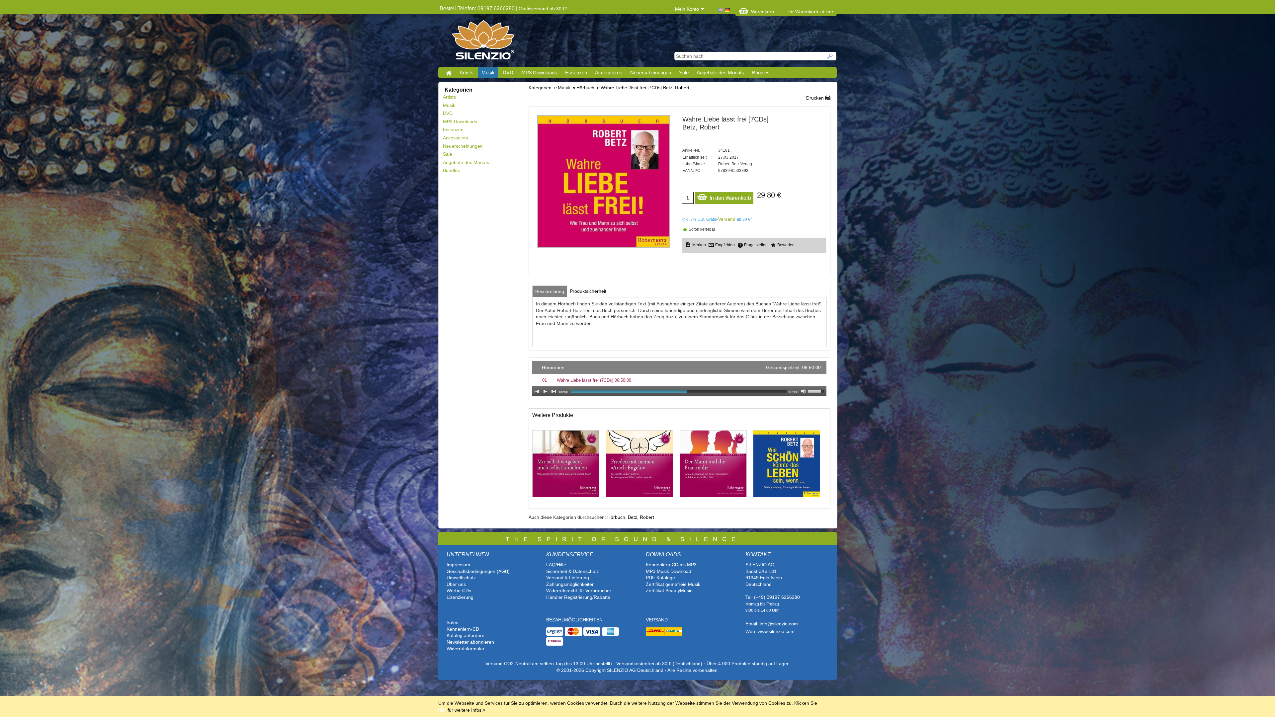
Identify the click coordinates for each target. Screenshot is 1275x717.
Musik (488, 72)
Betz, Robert (641, 517)
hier (442, 710)
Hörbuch (616, 517)
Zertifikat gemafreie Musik (673, 584)
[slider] (817, 390)
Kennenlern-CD (463, 629)
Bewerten (786, 245)
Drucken (815, 98)
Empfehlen (725, 245)
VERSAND (657, 619)
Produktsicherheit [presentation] (588, 291)
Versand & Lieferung (567, 577)
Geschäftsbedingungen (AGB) (478, 571)
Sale (684, 72)
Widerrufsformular (465, 648)
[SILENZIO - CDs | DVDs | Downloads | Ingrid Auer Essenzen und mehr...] (483, 42)
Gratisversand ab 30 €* (543, 8)
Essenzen (576, 72)
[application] (679, 378)
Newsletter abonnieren (470, 642)
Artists (466, 72)
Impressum (458, 564)
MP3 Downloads (539, 72)
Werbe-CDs (459, 590)
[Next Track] (553, 391)
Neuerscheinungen (650, 72)
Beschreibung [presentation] (549, 291)
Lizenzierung (460, 597)
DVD (508, 72)
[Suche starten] (830, 56)
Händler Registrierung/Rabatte (578, 597)
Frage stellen (756, 245)
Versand (726, 219)
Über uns (456, 584)
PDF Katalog (659, 577)
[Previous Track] (536, 391)
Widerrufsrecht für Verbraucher (578, 590)
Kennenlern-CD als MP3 (671, 564)
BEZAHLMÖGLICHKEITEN (574, 619)
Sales (452, 622)
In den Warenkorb (730, 198)
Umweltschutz (461, 577)
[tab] (549, 291)
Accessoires (608, 72)
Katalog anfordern (465, 635)
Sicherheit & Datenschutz (572, 571)
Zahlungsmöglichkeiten (570, 584)
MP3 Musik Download (668, 571)
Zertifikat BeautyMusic (669, 590)
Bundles (761, 72)
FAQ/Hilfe (556, 564)
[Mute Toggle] (803, 391)
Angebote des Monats (720, 72)
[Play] (545, 391)
